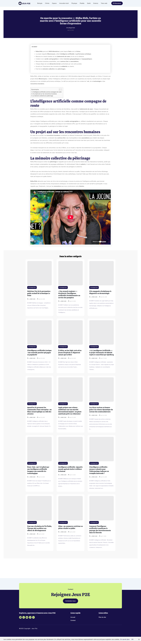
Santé (88, 3)
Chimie (47, 3)
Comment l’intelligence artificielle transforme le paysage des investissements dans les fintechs (100, 529)
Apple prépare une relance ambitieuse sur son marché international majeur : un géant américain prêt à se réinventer (69, 410)
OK (132, 639)
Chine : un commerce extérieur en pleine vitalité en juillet (70, 527)
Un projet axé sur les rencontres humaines (45, 94)
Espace (54, 3)
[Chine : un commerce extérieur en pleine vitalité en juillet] (70, 508)
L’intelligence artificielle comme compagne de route (46, 92)
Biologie (39, 3)
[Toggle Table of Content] (59, 89)
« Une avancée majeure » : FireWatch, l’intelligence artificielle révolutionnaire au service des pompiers (69, 294)
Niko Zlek (32, 299)
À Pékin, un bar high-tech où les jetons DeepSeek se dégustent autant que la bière (70, 352)
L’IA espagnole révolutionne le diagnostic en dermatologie (100, 292)
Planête (82, 3)
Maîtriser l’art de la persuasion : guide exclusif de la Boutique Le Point (39, 293)
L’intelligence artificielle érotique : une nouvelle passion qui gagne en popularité (39, 352)
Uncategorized (32, 287)
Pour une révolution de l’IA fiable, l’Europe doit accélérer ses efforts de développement (39, 528)
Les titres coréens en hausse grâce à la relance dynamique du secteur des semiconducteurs (101, 409)
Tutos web (104, 3)
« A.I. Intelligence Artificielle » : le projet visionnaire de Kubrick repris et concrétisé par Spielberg (101, 352)
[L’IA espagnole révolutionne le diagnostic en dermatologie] (101, 273)
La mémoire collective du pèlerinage (43, 95)
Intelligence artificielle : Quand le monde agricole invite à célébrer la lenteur (70, 469)
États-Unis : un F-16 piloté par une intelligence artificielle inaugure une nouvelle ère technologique (38, 470)
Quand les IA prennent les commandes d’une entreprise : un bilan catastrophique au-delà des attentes (39, 410)
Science (95, 3)
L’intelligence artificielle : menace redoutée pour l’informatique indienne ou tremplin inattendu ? (99, 470)
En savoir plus (124, 639)
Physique (74, 3)
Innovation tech (64, 3)
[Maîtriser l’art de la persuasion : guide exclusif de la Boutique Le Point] (39, 273)
